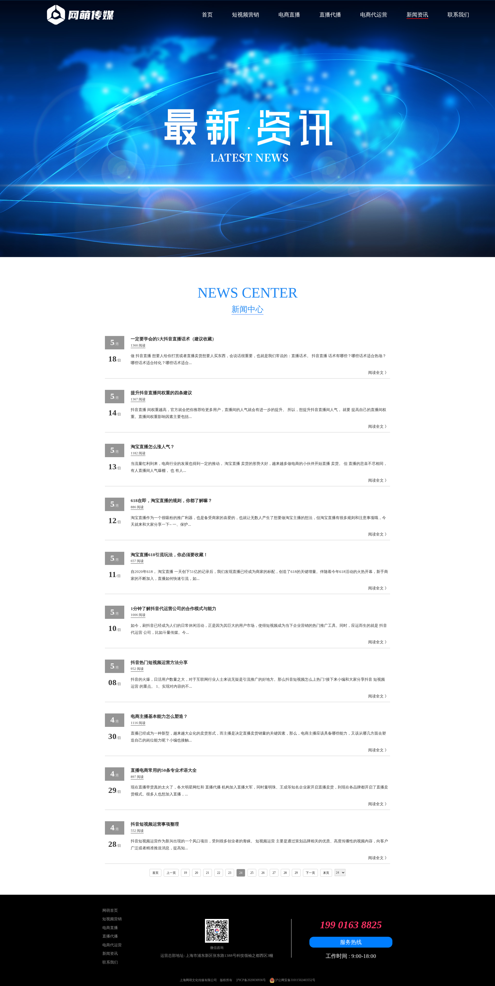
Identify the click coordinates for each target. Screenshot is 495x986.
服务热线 (351, 942)
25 (251, 873)
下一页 (310, 873)
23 (229, 873)
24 (240, 873)
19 (185, 873)
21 (207, 873)
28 (285, 873)
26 (263, 873)
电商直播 (289, 15)
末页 (326, 873)
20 (196, 873)
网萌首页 (110, 910)
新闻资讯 (417, 15)
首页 (207, 15)
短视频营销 (245, 15)
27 (274, 873)
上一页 (171, 873)
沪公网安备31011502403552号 (294, 980)
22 (218, 873)
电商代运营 (373, 15)
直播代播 (330, 15)
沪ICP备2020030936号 (251, 980)
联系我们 (458, 15)
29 (296, 873)
